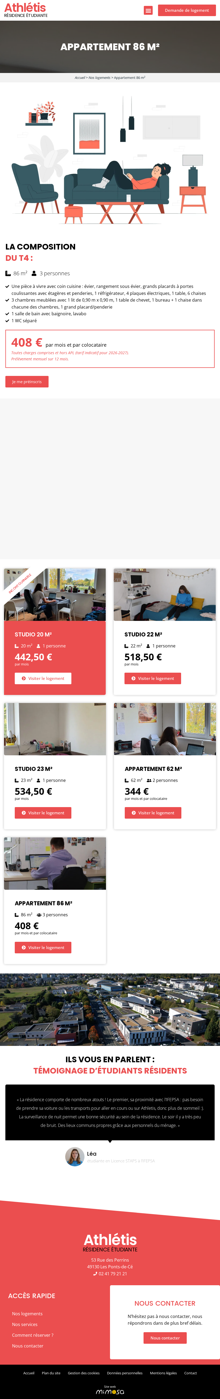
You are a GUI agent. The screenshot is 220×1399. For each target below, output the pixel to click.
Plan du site (51, 1373)
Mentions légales (163, 1373)
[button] (148, 10)
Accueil (80, 77)
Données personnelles (124, 1373)
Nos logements (100, 77)
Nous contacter (27, 1346)
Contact (190, 1373)
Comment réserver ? (32, 1335)
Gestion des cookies (84, 1373)
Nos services (25, 1324)
